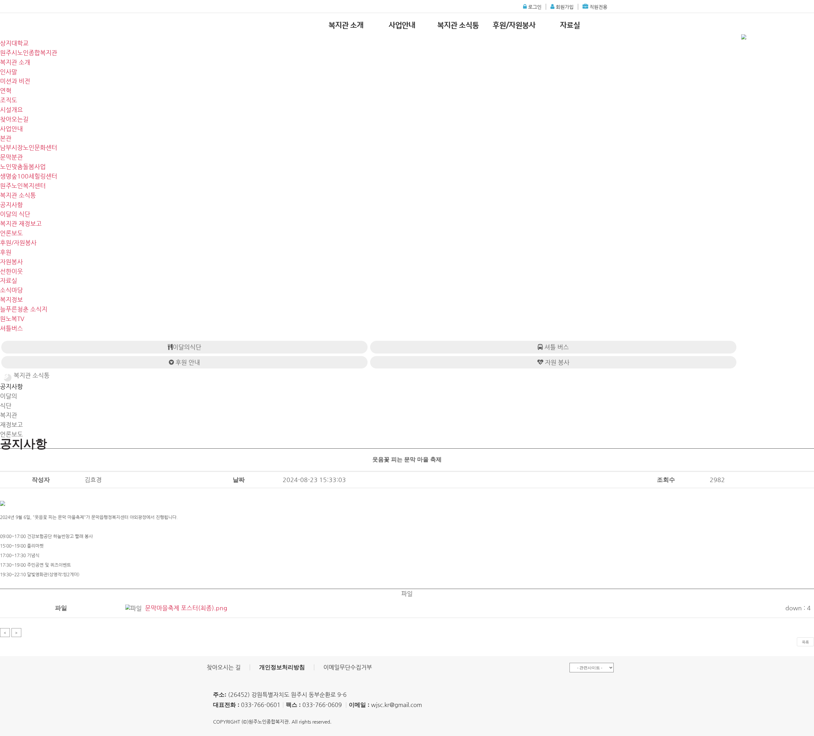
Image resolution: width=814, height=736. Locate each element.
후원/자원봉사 (514, 25)
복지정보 (11, 299)
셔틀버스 (11, 328)
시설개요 (11, 109)
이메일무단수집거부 (347, 667)
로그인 (534, 7)
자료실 (570, 25)
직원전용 (597, 7)
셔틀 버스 (556, 347)
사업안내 (402, 25)
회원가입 (564, 7)
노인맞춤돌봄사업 (23, 166)
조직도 (8, 100)
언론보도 (11, 233)
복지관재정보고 (11, 420)
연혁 (5, 90)
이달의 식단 (15, 214)
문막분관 (11, 157)
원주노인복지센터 (23, 185)
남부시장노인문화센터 (28, 147)
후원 (5, 252)
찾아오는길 (14, 119)
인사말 (8, 71)
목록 (805, 642)
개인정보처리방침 (282, 667)
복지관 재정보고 (21, 223)
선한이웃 (11, 271)
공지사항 (11, 204)
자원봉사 (11, 261)
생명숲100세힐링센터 (28, 176)
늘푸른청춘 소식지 (23, 309)
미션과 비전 (15, 81)
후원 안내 (187, 362)
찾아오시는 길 (224, 667)
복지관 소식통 (458, 25)
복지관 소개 (345, 25)
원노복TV (12, 318)
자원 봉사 (556, 362)
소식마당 (11, 290)
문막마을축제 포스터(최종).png (186, 608)
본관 (5, 138)
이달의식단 (187, 347)
